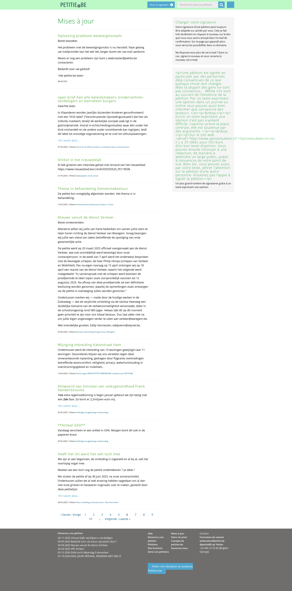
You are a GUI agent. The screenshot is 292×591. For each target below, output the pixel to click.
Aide (150, 533)
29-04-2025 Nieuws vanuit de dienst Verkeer (83, 545)
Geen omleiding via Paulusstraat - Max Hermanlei (97, 502)
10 (90, 519)
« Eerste (65, 514)
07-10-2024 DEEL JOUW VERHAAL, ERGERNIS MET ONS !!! (89, 556)
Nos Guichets (155, 548)
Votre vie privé (179, 537)
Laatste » (124, 519)
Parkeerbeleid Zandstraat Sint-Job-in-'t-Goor (94, 204)
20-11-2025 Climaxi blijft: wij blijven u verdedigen (85, 538)
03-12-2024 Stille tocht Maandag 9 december (83, 552)
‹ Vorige (76, 514)
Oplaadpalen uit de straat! (87, 175)
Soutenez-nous (179, 548)
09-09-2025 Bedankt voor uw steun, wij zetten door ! (87, 541)
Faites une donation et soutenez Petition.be (170, 568)
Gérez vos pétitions (158, 551)
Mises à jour (177, 533)
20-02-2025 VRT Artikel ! (71, 549)
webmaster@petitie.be (212, 540)
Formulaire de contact (212, 537)
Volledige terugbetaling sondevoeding (92, 412)
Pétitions (153, 544)
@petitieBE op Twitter (211, 544)
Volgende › (111, 519)
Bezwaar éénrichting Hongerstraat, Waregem (95, 332)
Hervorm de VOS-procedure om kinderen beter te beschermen (102, 147)
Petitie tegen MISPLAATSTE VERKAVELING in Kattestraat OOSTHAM (104, 373)
